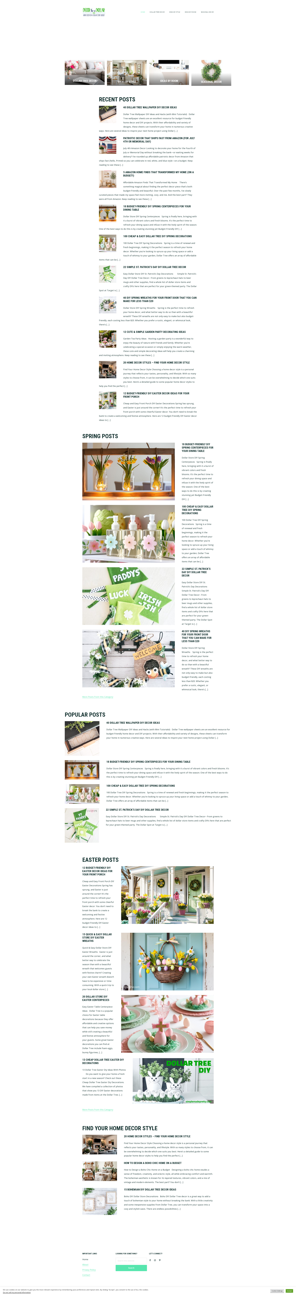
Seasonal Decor (211, 81)
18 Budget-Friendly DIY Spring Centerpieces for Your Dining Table (197, 448)
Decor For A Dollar (93, 11)
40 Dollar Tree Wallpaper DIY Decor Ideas (150, 107)
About (85, 1264)
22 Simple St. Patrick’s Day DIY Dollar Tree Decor (154, 267)
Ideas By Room (169, 80)
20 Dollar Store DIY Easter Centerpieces (95, 998)
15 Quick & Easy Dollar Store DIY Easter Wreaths (97, 938)
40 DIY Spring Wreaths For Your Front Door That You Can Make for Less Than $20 (196, 636)
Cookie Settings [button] (277, 1291)
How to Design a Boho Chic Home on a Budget (153, 1163)
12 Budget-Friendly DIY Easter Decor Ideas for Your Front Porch (97, 871)
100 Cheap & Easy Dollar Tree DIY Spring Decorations (157, 236)
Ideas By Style (127, 81)
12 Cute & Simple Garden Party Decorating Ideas (154, 332)
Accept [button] (289, 1291)
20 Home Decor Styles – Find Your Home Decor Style (156, 362)
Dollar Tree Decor (85, 80)
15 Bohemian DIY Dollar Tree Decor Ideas (150, 1189)
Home (85, 1259)
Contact (86, 1275)
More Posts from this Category (97, 696)
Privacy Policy (89, 1269)
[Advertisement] (148, 43)
